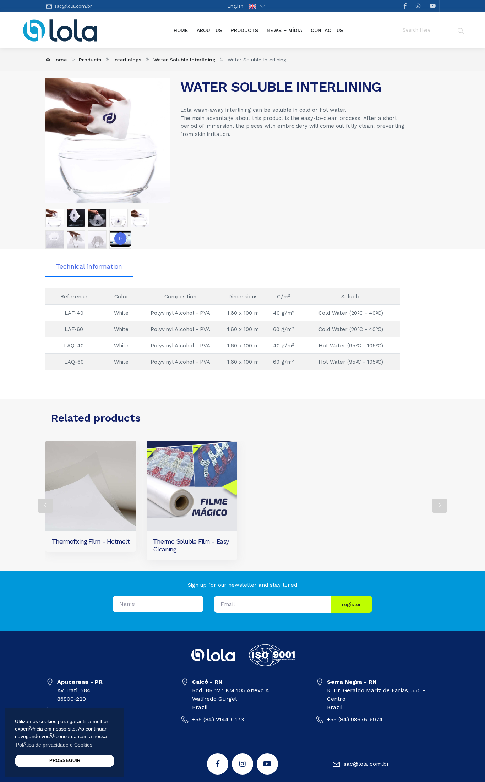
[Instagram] (242, 764)
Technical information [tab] (89, 266)
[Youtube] (267, 764)
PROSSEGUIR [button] (64, 760)
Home (183, 30)
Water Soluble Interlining (184, 59)
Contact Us (327, 30)
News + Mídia (284, 30)
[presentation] (45, 506)
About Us (209, 30)
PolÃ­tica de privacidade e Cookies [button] (54, 745)
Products (244, 30)
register (351, 604)
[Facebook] (217, 764)
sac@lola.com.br (73, 6)
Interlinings (127, 59)
